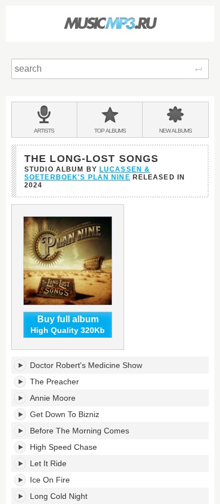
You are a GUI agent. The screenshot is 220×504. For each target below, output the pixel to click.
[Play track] (20, 365)
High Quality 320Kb (67, 324)
